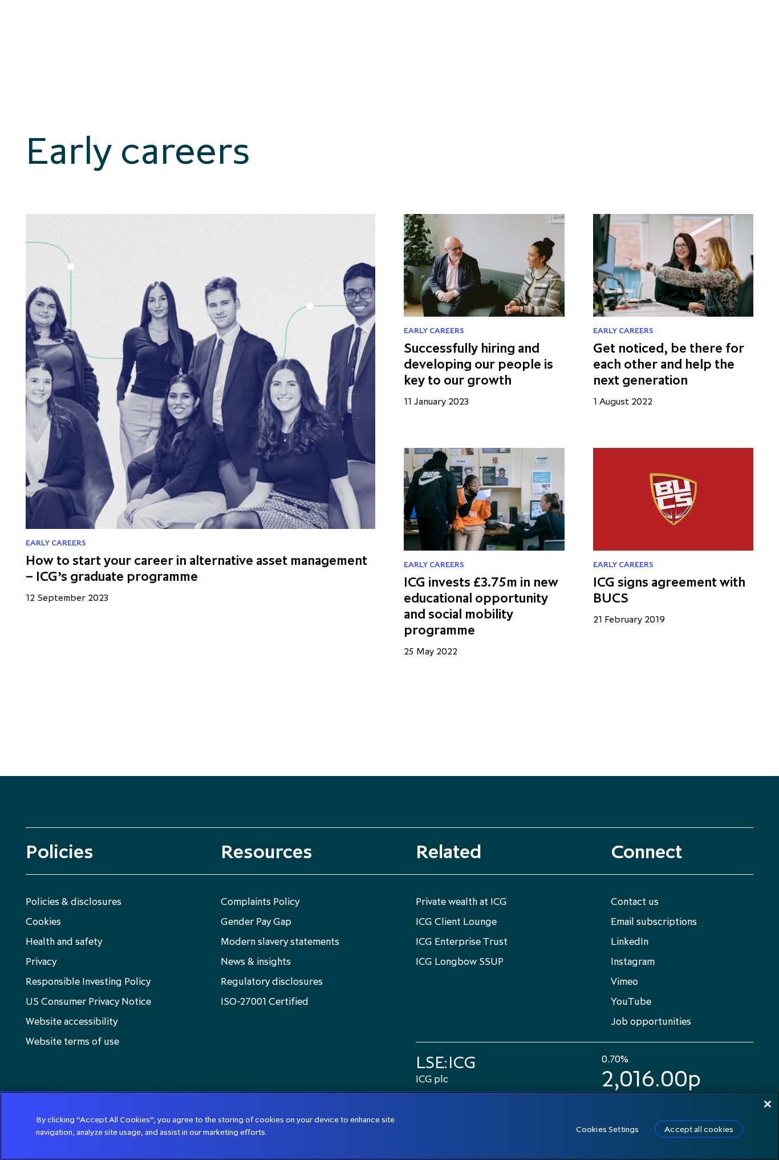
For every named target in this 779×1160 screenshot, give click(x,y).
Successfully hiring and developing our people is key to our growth (478, 363)
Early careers (56, 542)
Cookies (43, 921)
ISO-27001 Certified (265, 1001)
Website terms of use (72, 1041)
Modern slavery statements (280, 941)
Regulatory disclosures (272, 981)
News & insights (256, 961)
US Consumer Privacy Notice (88, 1001)
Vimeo (624, 981)
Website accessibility (71, 1021)
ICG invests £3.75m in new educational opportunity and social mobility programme (481, 605)
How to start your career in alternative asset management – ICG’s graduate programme (196, 568)
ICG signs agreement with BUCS (669, 589)
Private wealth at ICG (461, 901)
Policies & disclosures (73, 901)
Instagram (633, 961)
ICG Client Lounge (456, 921)
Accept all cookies (698, 1128)
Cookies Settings (607, 1128)
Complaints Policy (260, 901)
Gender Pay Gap (256, 921)
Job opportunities (651, 1021)
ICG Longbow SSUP (460, 961)
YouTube (631, 1001)
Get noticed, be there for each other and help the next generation (668, 363)
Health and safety (64, 941)
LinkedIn (629, 941)
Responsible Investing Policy (88, 981)
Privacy (41, 961)
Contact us (635, 901)
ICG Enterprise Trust (462, 941)
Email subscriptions (654, 921)
